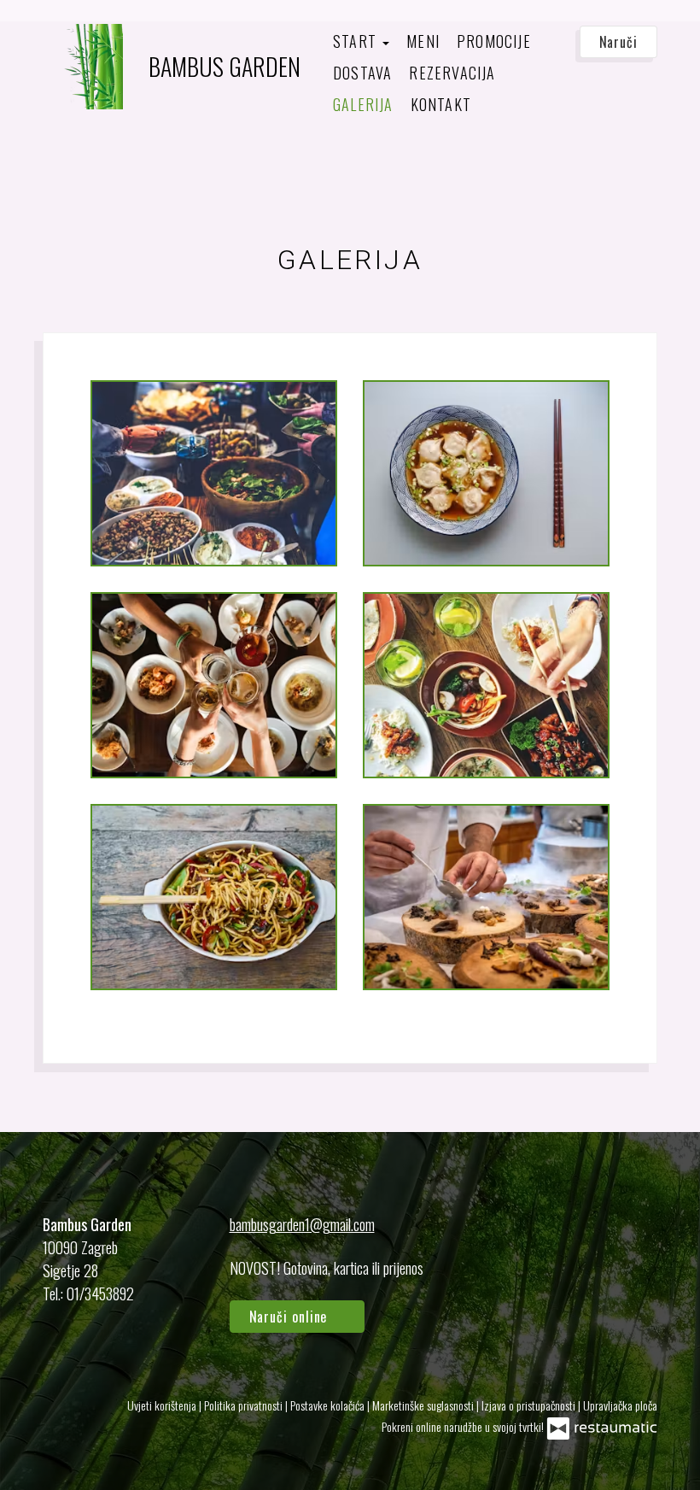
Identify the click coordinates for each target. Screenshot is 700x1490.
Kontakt (441, 104)
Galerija (363, 104)
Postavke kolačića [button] (328, 1405)
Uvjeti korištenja (163, 1405)
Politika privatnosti (244, 1405)
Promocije (494, 41)
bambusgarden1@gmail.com (302, 1224)
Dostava (362, 73)
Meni (423, 41)
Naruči (618, 42)
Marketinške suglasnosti (424, 1405)
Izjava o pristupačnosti (529, 1405)
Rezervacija (452, 73)
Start (357, 41)
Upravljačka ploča (620, 1405)
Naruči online (290, 1316)
